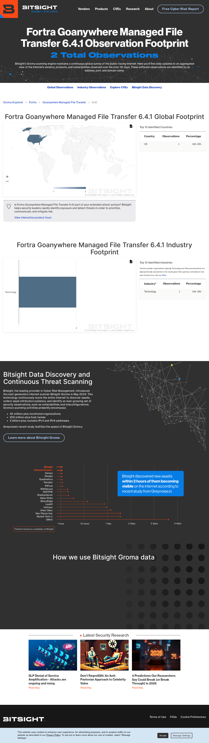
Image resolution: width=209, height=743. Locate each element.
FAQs (164, 275)
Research (133, 9)
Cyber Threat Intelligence (96, 611)
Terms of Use (158, 717)
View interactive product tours (32, 217)
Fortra (33, 102)
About (149, 9)
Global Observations (60, 87)
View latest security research (29, 599)
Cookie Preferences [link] (193, 717)
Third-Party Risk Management (99, 605)
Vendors (84, 9)
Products (101, 9)
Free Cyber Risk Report (180, 9)
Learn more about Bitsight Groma (34, 438)
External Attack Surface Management (163, 608)
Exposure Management (94, 599)
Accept (162, 735)
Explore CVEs (119, 87)
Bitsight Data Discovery (147, 87)
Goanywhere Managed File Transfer (64, 102)
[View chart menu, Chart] (131, 126)
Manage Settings (181, 735)
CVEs (117, 9)
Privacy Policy (53, 735)
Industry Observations (91, 87)
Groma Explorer (13, 102)
